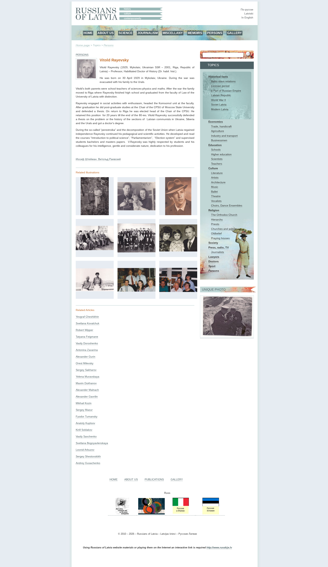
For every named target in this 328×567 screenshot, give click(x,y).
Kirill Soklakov (84, 429)
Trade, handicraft (221, 126)
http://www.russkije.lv (219, 547)
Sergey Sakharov (86, 369)
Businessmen (219, 140)
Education (215, 145)
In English (247, 17)
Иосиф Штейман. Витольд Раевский (98, 159)
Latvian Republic (221, 95)
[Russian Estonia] (210, 513)
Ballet (214, 191)
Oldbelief (216, 233)
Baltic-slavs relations (223, 81)
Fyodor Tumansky (86, 416)
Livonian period (220, 85)
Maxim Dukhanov (86, 383)
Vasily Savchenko (86, 436)
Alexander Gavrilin (87, 396)
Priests (215, 224)
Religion (213, 210)
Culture (213, 168)
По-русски (247, 9)
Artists (214, 177)
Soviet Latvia (218, 104)
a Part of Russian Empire (226, 90)
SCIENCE (125, 33)
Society (213, 242)
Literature (217, 172)
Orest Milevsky (84, 363)
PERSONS (214, 33)
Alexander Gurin (85, 356)
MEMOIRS (195, 33)
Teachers (216, 163)
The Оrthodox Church (224, 214)
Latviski (248, 13)
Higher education (221, 154)
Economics (215, 121)
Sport (211, 266)
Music (214, 186)
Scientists (216, 158)
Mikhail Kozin (83, 403)
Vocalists (216, 200)
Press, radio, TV (218, 247)
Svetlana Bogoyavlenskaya (92, 443)
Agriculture (217, 130)
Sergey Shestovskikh (88, 456)
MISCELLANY (173, 33)
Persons (109, 45)
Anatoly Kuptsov (85, 423)
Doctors (213, 261)
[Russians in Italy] (180, 513)
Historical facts (218, 76)
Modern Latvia (219, 109)
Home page (83, 45)
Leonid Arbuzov (85, 449)
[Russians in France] (195, 513)
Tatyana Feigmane (87, 336)
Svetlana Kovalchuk (87, 323)
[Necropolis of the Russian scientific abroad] (122, 513)
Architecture (218, 182)
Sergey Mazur (84, 409)
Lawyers (213, 256)
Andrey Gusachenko (88, 463)
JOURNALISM (147, 33)
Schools (216, 149)
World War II (218, 100)
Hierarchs (217, 219)
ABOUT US (106, 33)
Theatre (216, 196)
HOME (88, 33)
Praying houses (220, 238)
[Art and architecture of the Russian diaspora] (151, 513)
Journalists (217, 252)
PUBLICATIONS (154, 479)
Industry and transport (224, 135)
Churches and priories (224, 228)
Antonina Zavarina (87, 349)
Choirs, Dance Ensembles (226, 205)
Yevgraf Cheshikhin (87, 316)
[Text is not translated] (95, 214)
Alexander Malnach (87, 389)
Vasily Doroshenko (87, 343)
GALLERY (234, 33)
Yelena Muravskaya (87, 376)
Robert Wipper (84, 329)
